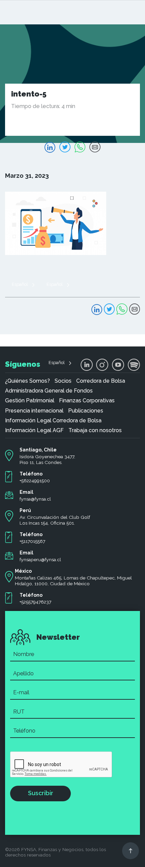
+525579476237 (35, 602)
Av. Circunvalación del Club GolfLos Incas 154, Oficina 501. (55, 520)
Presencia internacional (34, 411)
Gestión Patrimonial (29, 401)
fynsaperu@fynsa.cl (40, 559)
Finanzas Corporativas (87, 401)
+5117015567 (32, 541)
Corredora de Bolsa (100, 381)
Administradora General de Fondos (49, 391)
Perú (25, 510)
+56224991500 (35, 480)
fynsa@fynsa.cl (35, 499)
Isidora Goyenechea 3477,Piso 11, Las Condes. (47, 459)
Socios (63, 381)
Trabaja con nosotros (95, 430)
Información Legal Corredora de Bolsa (53, 421)
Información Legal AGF (34, 430)
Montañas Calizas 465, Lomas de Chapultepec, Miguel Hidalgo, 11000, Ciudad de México (73, 580)
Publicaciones (85, 411)
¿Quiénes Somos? (27, 381)
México (23, 571)
